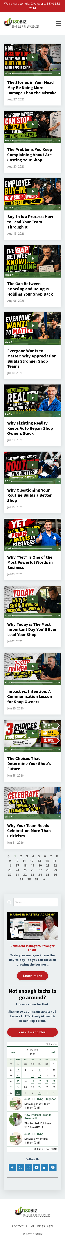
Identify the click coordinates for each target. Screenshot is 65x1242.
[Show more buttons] (58, 73)
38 (29, 879)
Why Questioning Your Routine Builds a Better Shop (29, 495)
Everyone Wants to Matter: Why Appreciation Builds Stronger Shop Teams (32, 358)
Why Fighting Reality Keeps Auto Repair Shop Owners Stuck (30, 428)
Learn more (32, 975)
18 (25, 865)
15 (54, 861)
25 (25, 870)
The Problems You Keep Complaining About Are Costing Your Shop (29, 154)
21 (47, 865)
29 (55, 870)
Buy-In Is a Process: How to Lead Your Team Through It (30, 222)
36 (55, 875)
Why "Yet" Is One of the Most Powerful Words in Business (30, 562)
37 (21, 879)
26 (32, 870)
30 (9, 875)
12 (31, 861)
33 (32, 875)
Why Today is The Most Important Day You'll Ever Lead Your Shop (32, 629)
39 (36, 879)
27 (40, 870)
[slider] (33, 73)
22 (55, 865)
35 (47, 875)
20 (40, 865)
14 (47, 861)
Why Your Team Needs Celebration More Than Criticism (29, 831)
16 (9, 865)
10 (16, 861)
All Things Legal (42, 1226)
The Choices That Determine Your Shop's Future (29, 763)
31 (17, 875)
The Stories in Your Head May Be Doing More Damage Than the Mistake (32, 87)
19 (32, 865)
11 (24, 861)
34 (40, 875)
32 (25, 875)
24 (17, 870)
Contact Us (19, 1226)
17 (17, 865)
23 (9, 870)
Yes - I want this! (32, 1032)
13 (39, 861)
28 (47, 870)
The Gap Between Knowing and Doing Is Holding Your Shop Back (30, 289)
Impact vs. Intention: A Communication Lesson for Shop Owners (29, 696)
